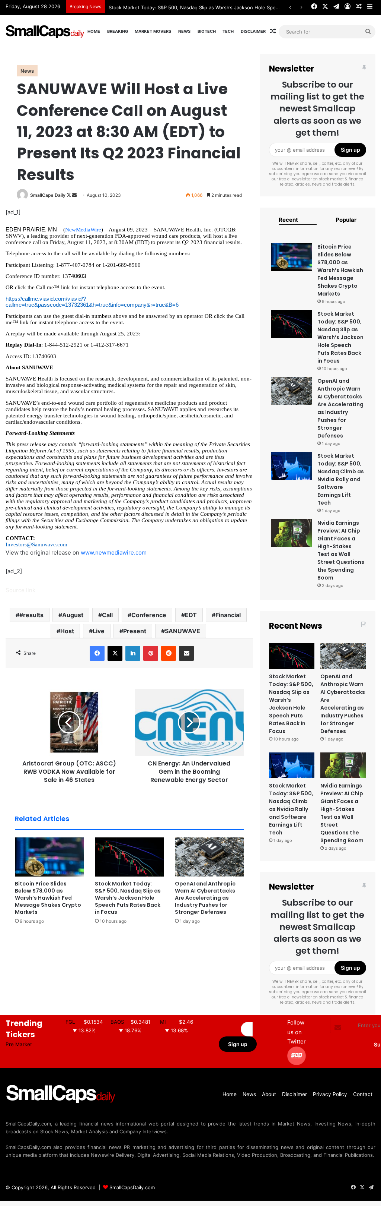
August (72, 615)
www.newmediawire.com (114, 552)
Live (99, 631)
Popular (346, 219)
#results (31, 615)
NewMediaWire (83, 230)
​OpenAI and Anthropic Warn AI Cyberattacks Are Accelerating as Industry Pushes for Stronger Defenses (205, 898)
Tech (228, 31)
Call (107, 615)
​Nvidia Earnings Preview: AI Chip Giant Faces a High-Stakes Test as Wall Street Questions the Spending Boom (340, 550)
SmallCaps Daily (47, 195)
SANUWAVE (182, 631)
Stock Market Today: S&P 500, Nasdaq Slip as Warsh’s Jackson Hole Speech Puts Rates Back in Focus (226, 7)
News (184, 31)
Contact (362, 1094)
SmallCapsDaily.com (132, 1187)
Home (93, 31)
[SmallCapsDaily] (46, 31)
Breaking (117, 31)
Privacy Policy (330, 1094)
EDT (191, 615)
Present (134, 631)
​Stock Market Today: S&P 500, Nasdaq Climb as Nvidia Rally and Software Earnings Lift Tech (340, 479)
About (269, 1094)
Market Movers (153, 31)
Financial (228, 615)
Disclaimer (253, 31)
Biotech (207, 31)
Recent (288, 219)
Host (67, 631)
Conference (148, 615)
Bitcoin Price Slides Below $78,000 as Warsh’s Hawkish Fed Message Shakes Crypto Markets (48, 898)
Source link (20, 590)
